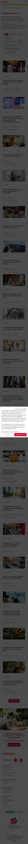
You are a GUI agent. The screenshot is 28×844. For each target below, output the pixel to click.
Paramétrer (7, 434)
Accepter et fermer (20, 434)
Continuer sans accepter (21, 409)
